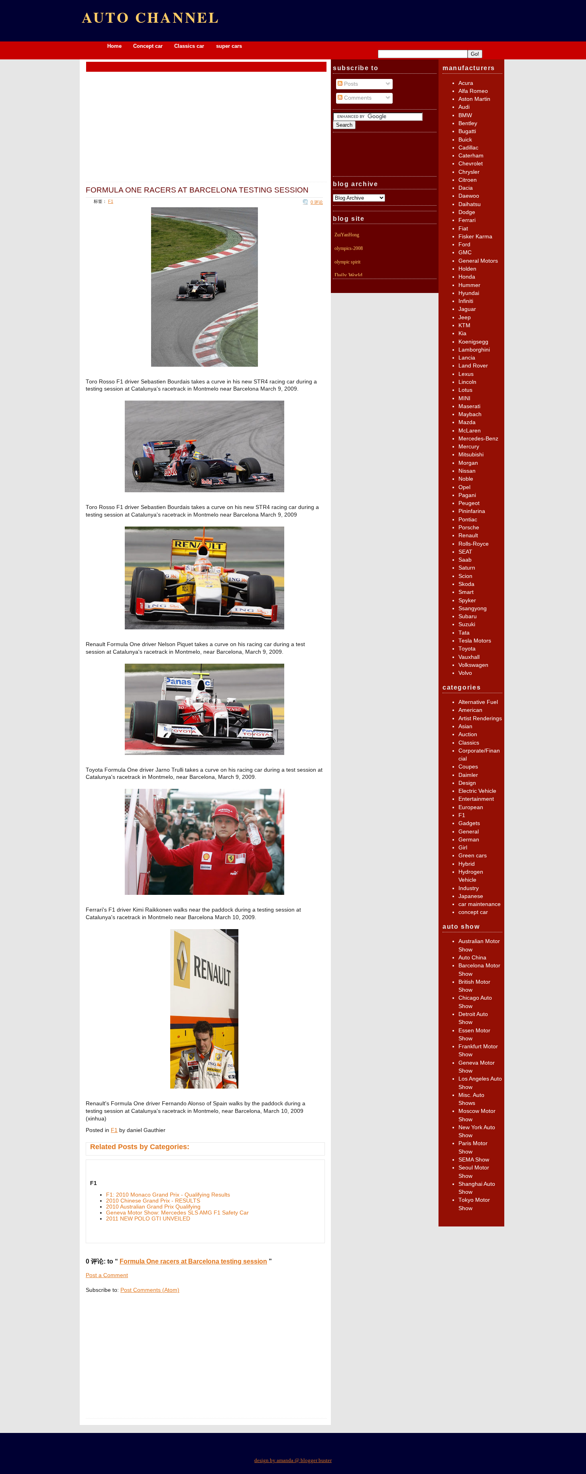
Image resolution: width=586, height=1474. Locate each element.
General (468, 832)
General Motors (478, 261)
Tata (464, 633)
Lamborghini (474, 350)
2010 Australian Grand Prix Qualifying (153, 1207)
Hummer (469, 285)
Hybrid (466, 864)
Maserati (469, 406)
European (470, 807)
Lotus (465, 390)
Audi (464, 107)
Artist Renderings (480, 718)
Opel (464, 487)
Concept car (148, 46)
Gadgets (469, 823)
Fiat (463, 229)
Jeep (464, 317)
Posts (350, 84)
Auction (467, 734)
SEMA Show (473, 1160)
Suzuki (466, 624)
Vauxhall (469, 657)
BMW (465, 115)
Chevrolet (470, 164)
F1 (110, 201)
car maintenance (479, 904)
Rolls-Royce (473, 544)
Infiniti (465, 301)
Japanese (470, 896)
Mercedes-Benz (478, 439)
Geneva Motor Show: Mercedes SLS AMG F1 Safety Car (177, 1213)
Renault (468, 536)
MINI (464, 398)
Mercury (468, 447)
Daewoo (468, 196)
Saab (465, 560)
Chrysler (469, 172)
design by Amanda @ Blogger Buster (293, 1460)
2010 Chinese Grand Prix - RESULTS (153, 1201)
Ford (464, 245)
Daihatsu (469, 204)
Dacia (465, 188)
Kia (462, 333)
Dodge (466, 212)
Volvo (465, 673)
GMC (465, 252)
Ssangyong (472, 608)
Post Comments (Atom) (149, 1290)
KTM (464, 325)
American (470, 710)
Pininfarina (471, 511)
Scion (465, 576)
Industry (468, 888)
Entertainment (476, 799)
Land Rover (473, 366)
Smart (466, 592)
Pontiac (467, 520)
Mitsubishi (471, 455)
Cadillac (468, 148)
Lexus (466, 374)
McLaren (469, 431)
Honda (466, 277)
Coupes (468, 767)
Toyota (467, 649)
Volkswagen (473, 665)
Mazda (467, 422)
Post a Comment (107, 1275)
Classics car (190, 46)
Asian (465, 726)
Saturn (466, 568)
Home (114, 46)
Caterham (471, 156)
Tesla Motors (474, 641)
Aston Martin (474, 99)
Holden (467, 269)
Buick (465, 140)
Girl (462, 848)
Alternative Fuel (478, 702)
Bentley (467, 123)
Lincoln (467, 382)
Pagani (467, 495)
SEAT (465, 552)
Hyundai (468, 293)
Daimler (468, 775)
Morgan (468, 463)
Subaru (467, 616)
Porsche (468, 528)
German (468, 840)
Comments (357, 98)
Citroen (467, 180)
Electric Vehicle (477, 791)
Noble (465, 479)
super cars (229, 46)
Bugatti (467, 131)
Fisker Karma (475, 237)
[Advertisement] (206, 66)
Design (467, 783)
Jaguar (467, 309)
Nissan (467, 471)
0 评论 (317, 202)
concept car (473, 912)
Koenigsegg (473, 342)
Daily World (348, 275)
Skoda (466, 584)
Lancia (466, 358)
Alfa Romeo (473, 91)
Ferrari (467, 220)
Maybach (470, 414)
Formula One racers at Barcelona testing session (197, 189)
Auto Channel (151, 17)
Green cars (472, 856)
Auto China (472, 958)
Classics (468, 743)
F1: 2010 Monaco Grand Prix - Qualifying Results (168, 1195)
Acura (465, 83)
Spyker (467, 600)
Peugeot (469, 503)
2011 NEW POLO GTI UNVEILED (148, 1219)
